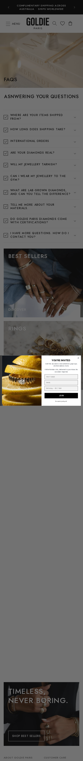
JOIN (61, 395)
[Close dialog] (78, 358)
